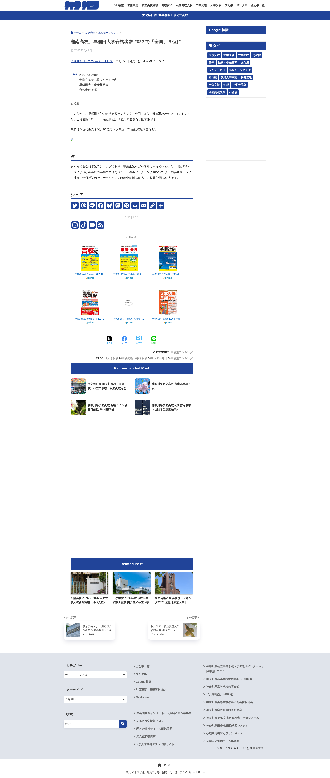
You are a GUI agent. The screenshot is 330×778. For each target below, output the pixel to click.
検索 (121, 5)
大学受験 (215, 5)
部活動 (213, 77)
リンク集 (242, 5)
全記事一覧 (258, 5)
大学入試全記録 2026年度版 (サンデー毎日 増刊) (167, 319)
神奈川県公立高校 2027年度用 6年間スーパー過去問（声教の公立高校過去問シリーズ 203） (167, 274)
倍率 (211, 62)
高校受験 (127, 358)
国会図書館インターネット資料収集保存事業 (163, 713)
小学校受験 (239, 84)
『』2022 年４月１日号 (92, 61)
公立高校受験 (150, 5)
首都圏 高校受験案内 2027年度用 (90, 274)
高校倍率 (167, 5)
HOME (167, 765)
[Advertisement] (132, 446)
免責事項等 (153, 772)
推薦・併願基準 (227, 62)
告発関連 (132, 5)
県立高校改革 (217, 92)
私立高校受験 (184, 5)
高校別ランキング (182, 352)
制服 (226, 84)
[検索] (123, 724)
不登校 (233, 92)
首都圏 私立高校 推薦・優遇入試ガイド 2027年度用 (128, 274)
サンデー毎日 (159, 358)
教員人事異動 (229, 77)
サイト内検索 (137, 772)
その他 (257, 55)
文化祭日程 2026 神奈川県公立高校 (165, 15)
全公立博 (214, 84)
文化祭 (229, 5)
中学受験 (201, 5)
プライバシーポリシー (192, 772)
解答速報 (246, 77)
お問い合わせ (169, 772)
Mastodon (142, 697)
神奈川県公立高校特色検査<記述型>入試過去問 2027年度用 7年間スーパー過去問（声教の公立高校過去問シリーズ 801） (128, 319)
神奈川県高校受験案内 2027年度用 (90, 319)
